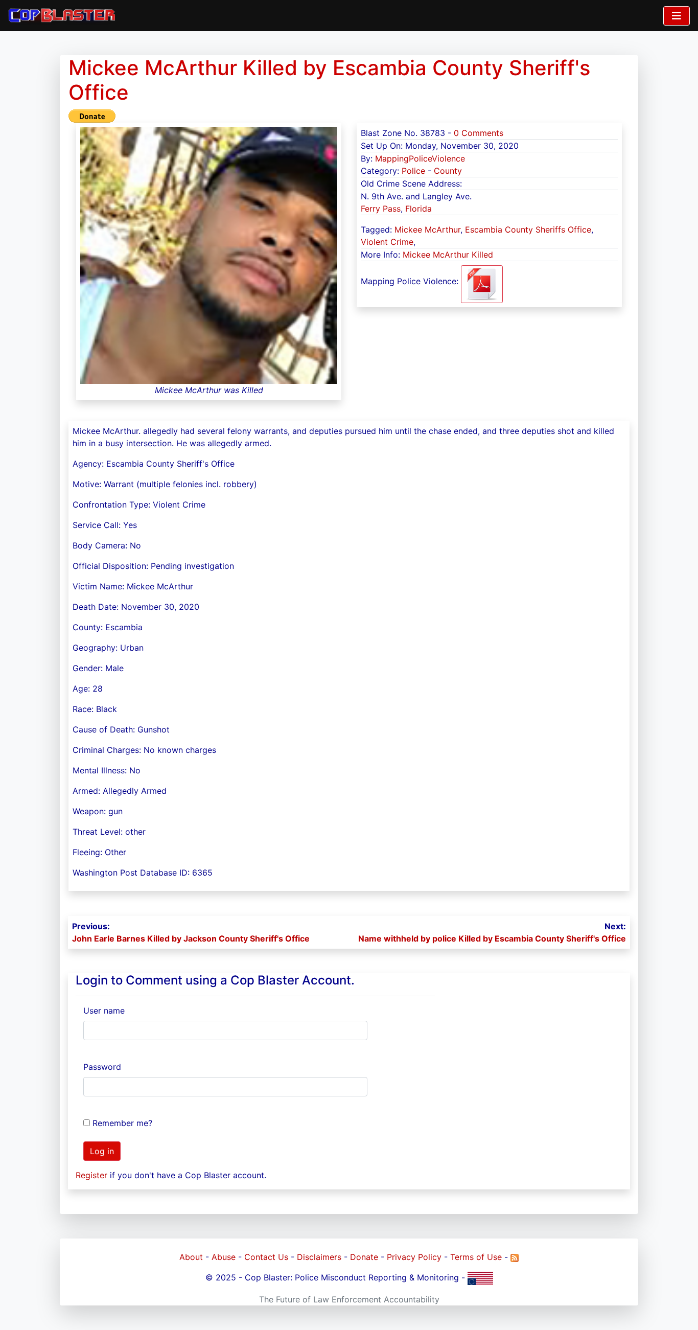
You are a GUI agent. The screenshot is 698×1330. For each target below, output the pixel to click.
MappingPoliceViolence (420, 158)
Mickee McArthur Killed (448, 254)
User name (104, 1010)
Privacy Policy (414, 1257)
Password (102, 1067)
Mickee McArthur (427, 229)
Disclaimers (319, 1257)
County (448, 171)
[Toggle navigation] (676, 16)
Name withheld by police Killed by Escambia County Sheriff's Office (492, 938)
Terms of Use (476, 1257)
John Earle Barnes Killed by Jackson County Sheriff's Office (191, 938)
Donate (364, 1257)
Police (413, 171)
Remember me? (122, 1123)
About (191, 1257)
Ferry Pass (381, 208)
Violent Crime (387, 242)
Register (91, 1175)
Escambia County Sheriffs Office (528, 229)
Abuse (224, 1257)
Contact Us (266, 1257)
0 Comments (478, 133)
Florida (418, 208)
